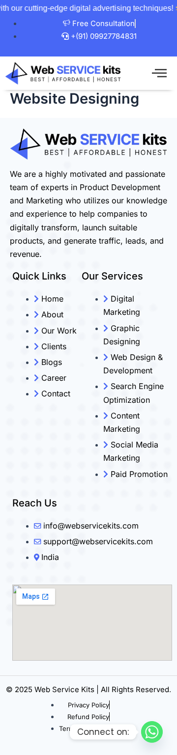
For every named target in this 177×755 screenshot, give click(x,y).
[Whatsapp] (152, 732)
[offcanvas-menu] (159, 73)
